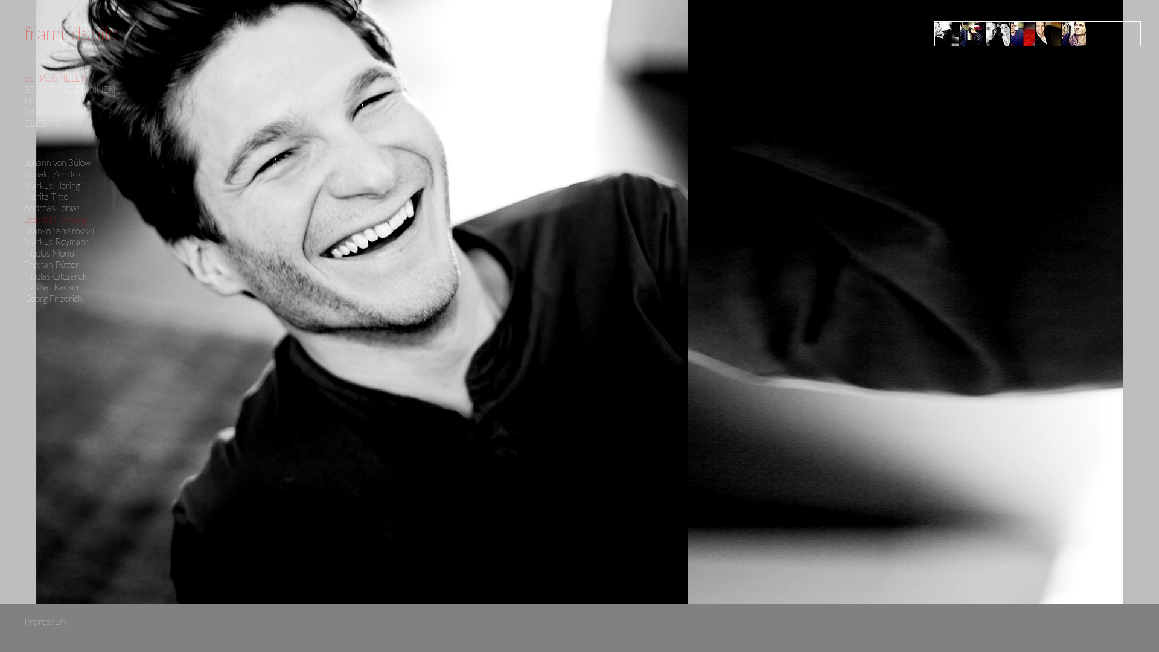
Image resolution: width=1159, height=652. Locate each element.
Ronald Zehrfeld (54, 173)
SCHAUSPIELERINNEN (69, 89)
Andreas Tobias (52, 207)
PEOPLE (41, 100)
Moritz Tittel (47, 196)
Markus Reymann (57, 241)
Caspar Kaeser (52, 286)
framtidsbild (71, 33)
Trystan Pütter (51, 264)
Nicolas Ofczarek (55, 275)
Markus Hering (52, 185)
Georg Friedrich (53, 298)
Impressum (45, 621)
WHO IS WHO (52, 111)
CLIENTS (42, 123)
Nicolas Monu (49, 253)
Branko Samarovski (59, 230)
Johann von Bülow (57, 162)
